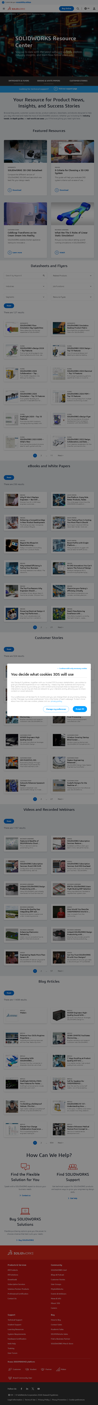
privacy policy (56, 701)
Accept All (80, 709)
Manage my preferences (56, 709)
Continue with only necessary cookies (73, 668)
